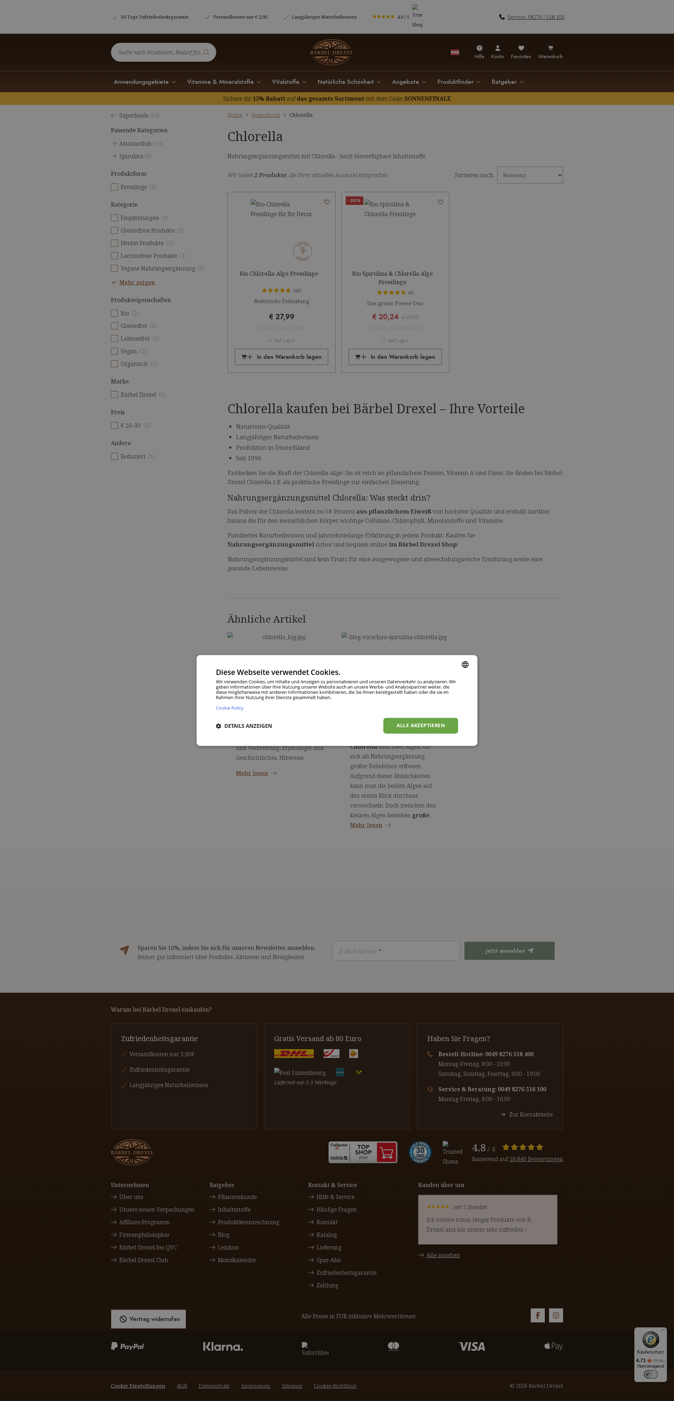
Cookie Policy (230, 708)
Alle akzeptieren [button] (421, 725)
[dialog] (337, 700)
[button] (244, 726)
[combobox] (465, 664)
